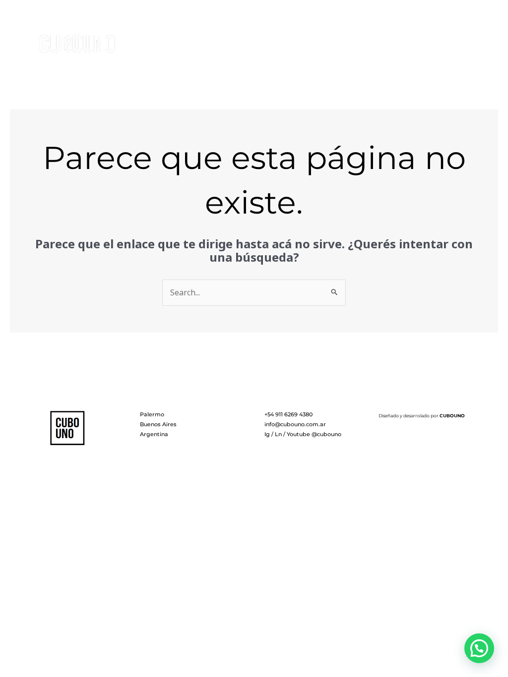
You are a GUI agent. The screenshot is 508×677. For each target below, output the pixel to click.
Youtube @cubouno (314, 434)
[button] (479, 648)
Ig (267, 434)
